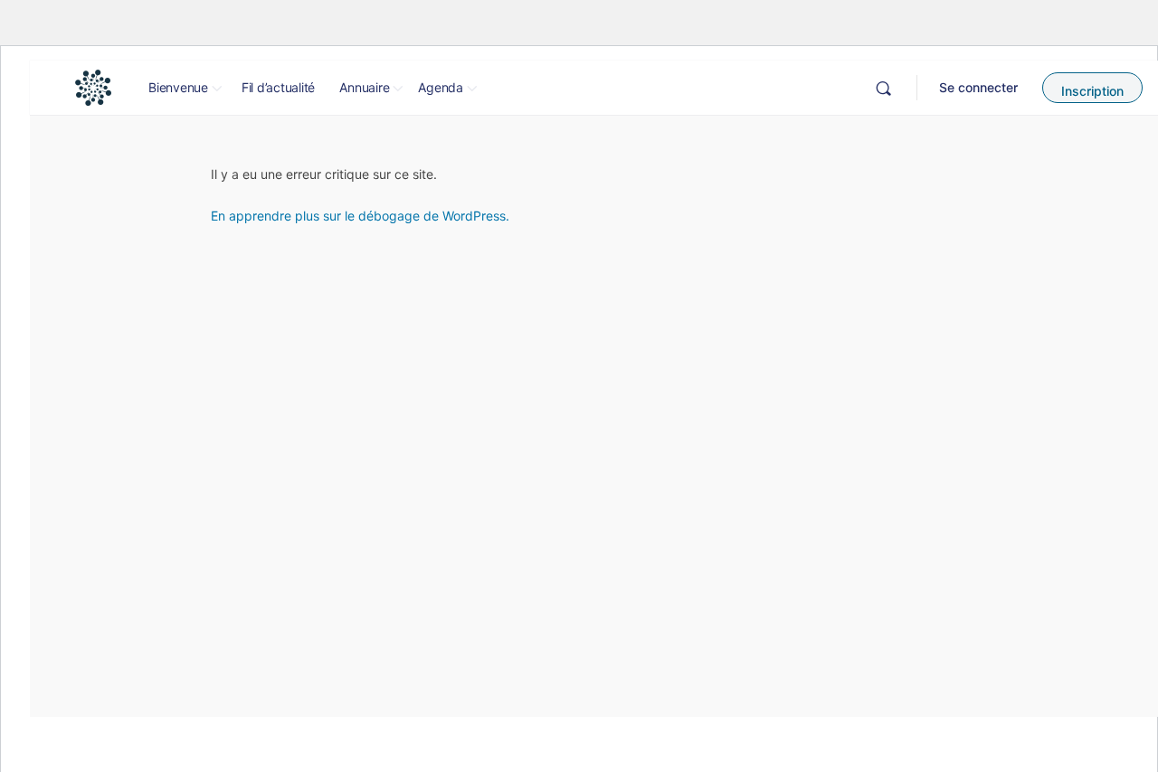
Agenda (440, 87)
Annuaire (364, 87)
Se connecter (978, 87)
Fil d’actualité (278, 87)
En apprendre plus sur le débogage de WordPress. (360, 215)
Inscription (1092, 91)
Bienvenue (178, 87)
